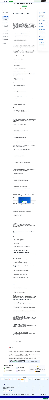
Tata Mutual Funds (41, 42)
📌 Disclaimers (4, 43)
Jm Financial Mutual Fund (42, 29)
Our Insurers (19, 390)
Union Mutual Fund (41, 45)
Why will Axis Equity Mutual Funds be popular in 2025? (5, 12)
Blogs (9, 394)
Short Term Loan (26, 391)
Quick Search (46, 398)
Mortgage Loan (26, 389)
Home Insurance (19, 387)
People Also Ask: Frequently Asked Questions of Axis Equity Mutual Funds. (5, 39)
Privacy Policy (32, 394)
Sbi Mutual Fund (41, 39)
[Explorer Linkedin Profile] (41, 394)
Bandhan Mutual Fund (41, 16)
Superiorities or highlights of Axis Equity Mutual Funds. (5, 14)
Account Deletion (16, 394)
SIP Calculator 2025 (34, 390)
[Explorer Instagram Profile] (43, 394)
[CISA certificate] (7, 390)
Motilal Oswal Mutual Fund (42, 33)
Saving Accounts (34, 388)
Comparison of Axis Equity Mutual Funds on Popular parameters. (5, 23)
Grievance (12, 394)
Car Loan (26, 385)
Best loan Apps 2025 (42, 387)
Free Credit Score (41, 385)
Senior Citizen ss (34, 389)
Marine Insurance (19, 389)
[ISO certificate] (12, 390)
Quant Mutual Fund (41, 36)
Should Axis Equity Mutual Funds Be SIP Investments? (5, 28)
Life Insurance (19, 388)
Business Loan (26, 384)
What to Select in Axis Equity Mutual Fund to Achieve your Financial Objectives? (5, 31)
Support (10, 1)
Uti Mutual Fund (41, 46)
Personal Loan (26, 390)
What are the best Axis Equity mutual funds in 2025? (5, 17)
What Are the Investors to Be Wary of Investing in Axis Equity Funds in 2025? (5, 34)
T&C (25, 394)
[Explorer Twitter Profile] (45, 394)
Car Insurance (19, 385)
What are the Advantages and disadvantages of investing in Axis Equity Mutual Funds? (6, 26)
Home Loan (26, 388)
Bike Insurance (19, 384)
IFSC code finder (41, 391)
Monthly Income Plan (34, 385)
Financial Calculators (34, 384)
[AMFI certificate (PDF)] (4, 390)
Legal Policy (22, 394)
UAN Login (33, 391)
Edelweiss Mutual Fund (42, 20)
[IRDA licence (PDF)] (9, 390)
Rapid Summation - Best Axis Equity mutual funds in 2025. (5, 36)
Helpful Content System (15, 361)
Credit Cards (41, 384)
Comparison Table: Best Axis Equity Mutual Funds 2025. (5, 20)
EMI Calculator (26, 386)
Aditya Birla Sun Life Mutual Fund (42, 13)
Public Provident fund (34, 387)
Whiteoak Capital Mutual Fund (42, 48)
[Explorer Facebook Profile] (39, 394)
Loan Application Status (42, 386)
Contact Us (7, 394)
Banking (40, 388)
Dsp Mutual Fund (41, 19)
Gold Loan (26, 387)
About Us (4, 394)
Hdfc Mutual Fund (41, 23)
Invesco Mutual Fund (41, 26)
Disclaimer (19, 394)
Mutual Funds (33, 386)
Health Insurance (19, 386)
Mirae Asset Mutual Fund (42, 32)
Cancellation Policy (28, 394)
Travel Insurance (19, 391)
